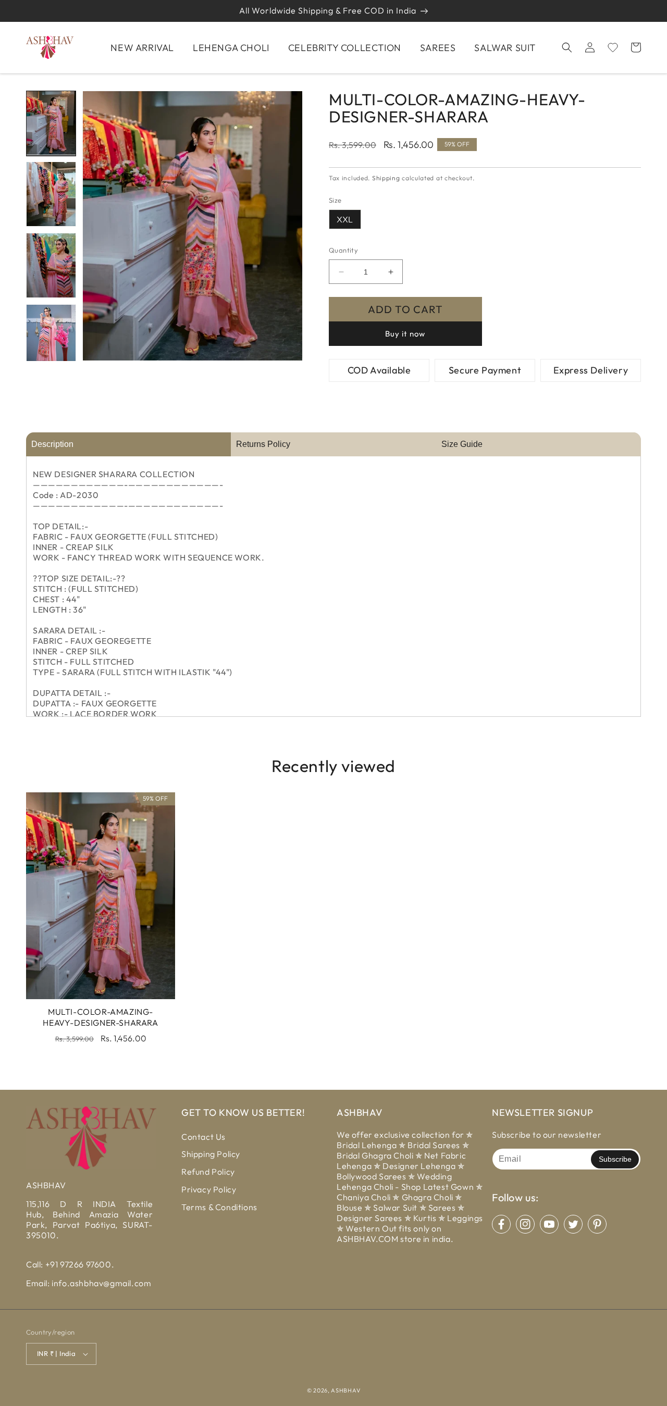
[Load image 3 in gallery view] (51, 265)
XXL (345, 219)
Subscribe (615, 1159)
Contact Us (203, 1136)
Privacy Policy (208, 1189)
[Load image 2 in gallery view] (51, 194)
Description (52, 444)
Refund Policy (208, 1171)
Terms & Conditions (219, 1207)
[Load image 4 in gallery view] (51, 336)
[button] (566, 47)
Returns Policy (263, 444)
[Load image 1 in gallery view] (51, 123)
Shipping (386, 178)
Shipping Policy (210, 1154)
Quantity (343, 250)
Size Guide (462, 444)
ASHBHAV (345, 1390)
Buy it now (405, 334)
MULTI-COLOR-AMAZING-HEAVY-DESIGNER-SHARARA (100, 1017)
